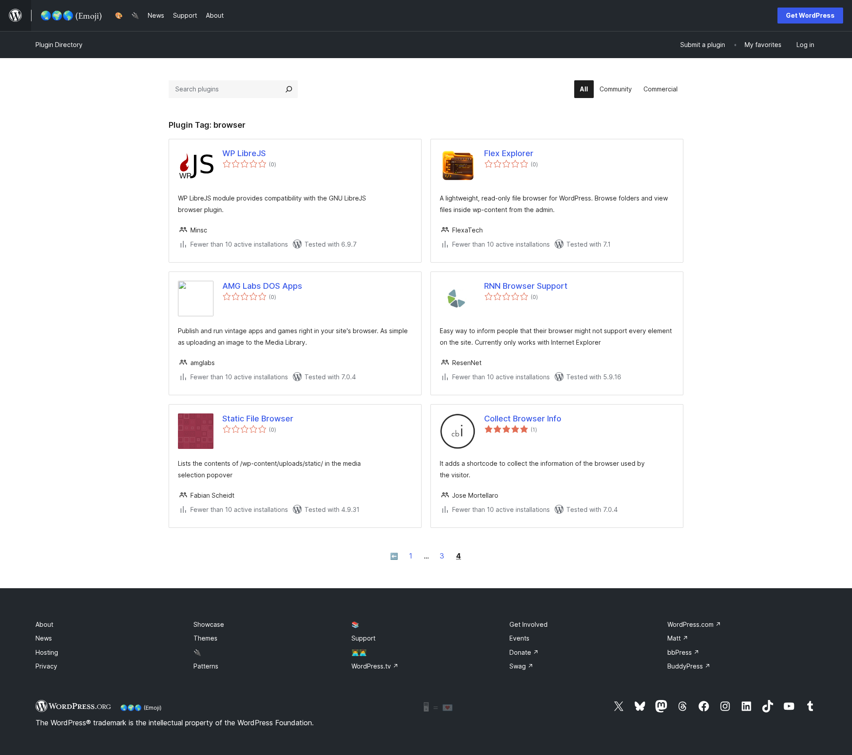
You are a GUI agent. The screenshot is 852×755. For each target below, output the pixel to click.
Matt (677, 638)
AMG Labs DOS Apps (262, 286)
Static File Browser (257, 418)
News (44, 638)
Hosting (47, 652)
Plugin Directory (59, 44)
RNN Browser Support (526, 286)
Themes (205, 638)
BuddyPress (688, 666)
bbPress (683, 652)
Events (519, 638)
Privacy (46, 666)
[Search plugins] (289, 89)
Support (363, 638)
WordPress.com (694, 624)
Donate (524, 652)
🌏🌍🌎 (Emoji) (141, 707)
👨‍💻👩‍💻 (359, 652)
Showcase (208, 624)
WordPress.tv (374, 666)
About (44, 624)
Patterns (205, 666)
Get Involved (528, 624)
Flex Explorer (508, 153)
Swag (521, 666)
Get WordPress (810, 15)
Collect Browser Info (522, 418)
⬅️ (394, 556)
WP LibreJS (244, 153)
